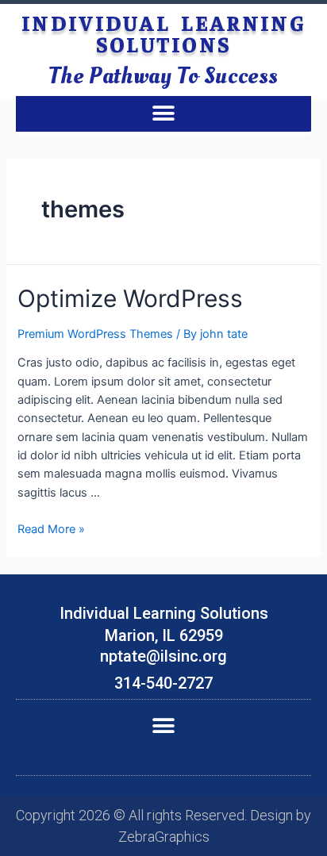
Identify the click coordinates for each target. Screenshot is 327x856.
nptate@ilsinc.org (163, 656)
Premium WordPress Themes (95, 334)
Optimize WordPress (130, 298)
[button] (164, 114)
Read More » (51, 529)
